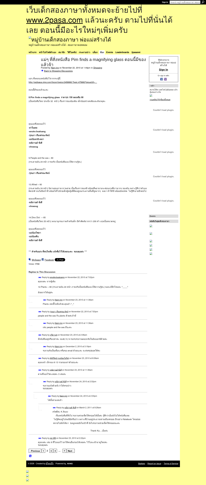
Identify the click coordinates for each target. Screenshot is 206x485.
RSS (30, 456)
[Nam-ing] (34, 66)
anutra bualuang (57, 277)
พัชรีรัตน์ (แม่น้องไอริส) (59, 358)
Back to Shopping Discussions (58, 70)
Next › (70, 450)
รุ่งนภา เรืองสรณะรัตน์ (59, 311)
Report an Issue (154, 463)
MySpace (36, 259)
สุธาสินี (53, 438)
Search (203, 2)
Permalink (39, 277)
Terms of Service (171, 463)
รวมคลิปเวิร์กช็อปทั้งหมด (160, 99)
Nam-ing (55, 67)
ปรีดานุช (53, 334)
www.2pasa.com (54, 19)
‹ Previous (35, 450)
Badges (141, 463)
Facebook (49, 259)
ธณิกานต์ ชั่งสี (56, 369)
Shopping (97, 67)
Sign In (165, 2)
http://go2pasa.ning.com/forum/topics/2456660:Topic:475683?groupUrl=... (63, 82)
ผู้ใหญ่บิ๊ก (50, 463)
